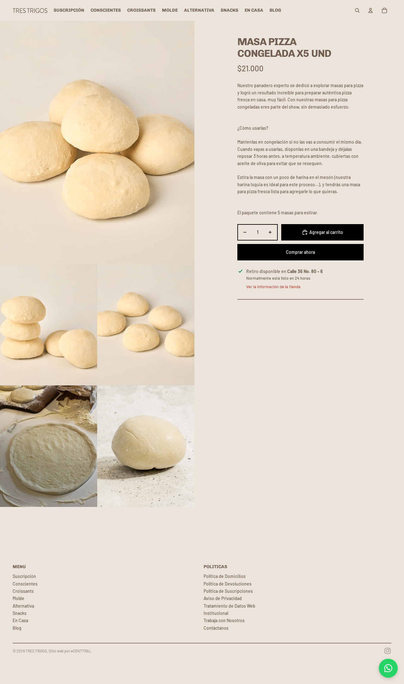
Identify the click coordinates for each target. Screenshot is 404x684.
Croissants (23, 591)
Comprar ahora (300, 252)
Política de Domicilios (225, 576)
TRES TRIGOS (36, 651)
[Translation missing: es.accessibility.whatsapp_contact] (388, 668)
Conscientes (25, 583)
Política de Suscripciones (228, 591)
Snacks (20, 613)
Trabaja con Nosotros (224, 620)
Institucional (216, 613)
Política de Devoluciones (228, 583)
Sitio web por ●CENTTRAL (70, 651)
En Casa (20, 620)
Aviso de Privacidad (223, 598)
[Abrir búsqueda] (357, 10)
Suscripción (24, 576)
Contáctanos (216, 628)
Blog (17, 628)
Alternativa (23, 606)
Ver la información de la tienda (273, 286)
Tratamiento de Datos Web (229, 606)
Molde (18, 598)
